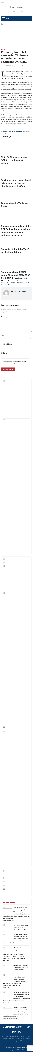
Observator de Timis (16, 1029)
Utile (22, 1038)
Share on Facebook (7, 132)
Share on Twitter (18, 132)
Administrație (6, 1036)
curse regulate (26, 282)
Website (4, 353)
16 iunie (7, 282)
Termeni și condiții (16, 1041)
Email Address (6, 344)
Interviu (5, 1038)
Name (3, 335)
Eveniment (15, 1036)
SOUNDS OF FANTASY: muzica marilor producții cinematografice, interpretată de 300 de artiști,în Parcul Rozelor (16, 1012)
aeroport (12, 282)
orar (2, 284)
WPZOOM (20, 1050)
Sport (17, 1038)
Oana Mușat (19, 66)
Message (4, 317)
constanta (19, 282)
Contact (27, 1038)
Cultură (23, 1036)
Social (3, 49)
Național (11, 1038)
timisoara (7, 284)
